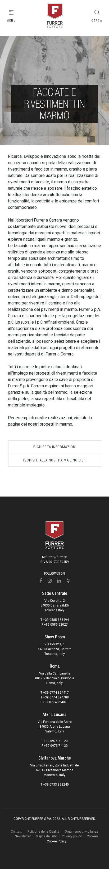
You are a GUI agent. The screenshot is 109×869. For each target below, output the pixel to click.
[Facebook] (40, 580)
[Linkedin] (59, 580)
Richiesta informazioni (54, 447)
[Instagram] (50, 580)
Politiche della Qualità (44, 831)
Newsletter (23, 836)
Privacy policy (72, 836)
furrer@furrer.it (56, 557)
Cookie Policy (56, 841)
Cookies (93, 836)
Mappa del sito (46, 836)
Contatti (16, 831)
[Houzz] (68, 580)
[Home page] (54, 16)
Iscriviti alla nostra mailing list (54, 460)
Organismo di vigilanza (81, 831)
